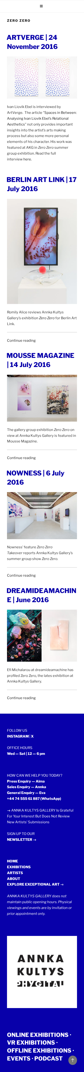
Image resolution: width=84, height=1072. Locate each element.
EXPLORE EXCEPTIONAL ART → (35, 884)
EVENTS (19, 1058)
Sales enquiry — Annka (26, 787)
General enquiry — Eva (26, 793)
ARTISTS (15, 873)
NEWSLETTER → (21, 840)
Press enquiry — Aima (26, 781)
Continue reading (21, 340)
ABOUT (13, 879)
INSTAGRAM (18, 736)
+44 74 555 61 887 (23, 799)
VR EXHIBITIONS (31, 1042)
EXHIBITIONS (19, 867)
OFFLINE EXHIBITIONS (39, 1050)
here (27, 159)
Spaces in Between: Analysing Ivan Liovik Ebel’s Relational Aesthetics (42, 118)
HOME (12, 861)
